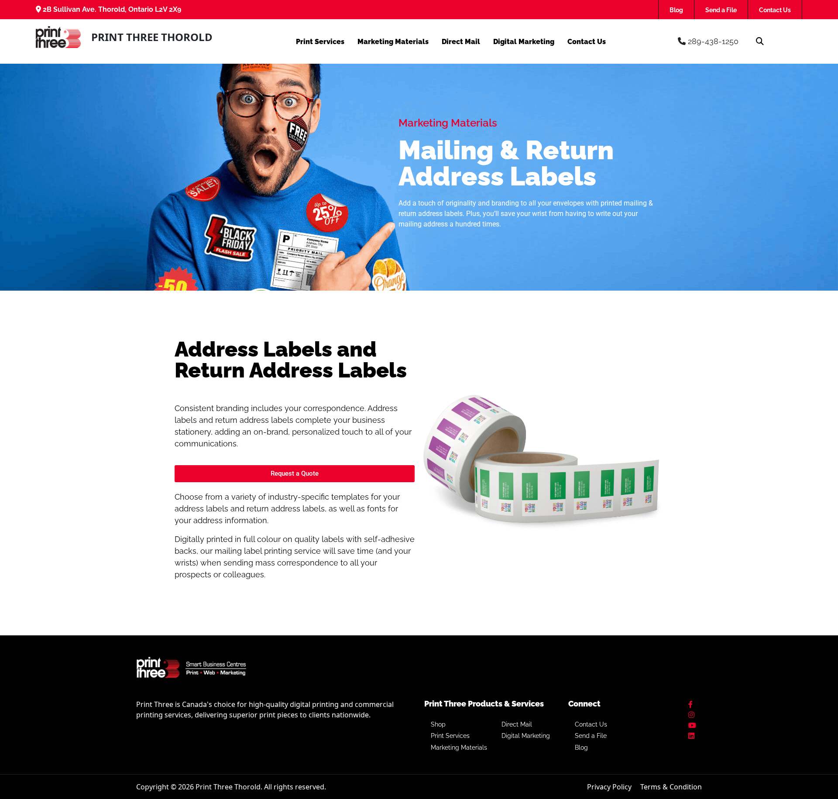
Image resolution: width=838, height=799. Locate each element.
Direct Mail (461, 42)
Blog (676, 10)
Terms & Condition (671, 787)
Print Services (320, 42)
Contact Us (775, 10)
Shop (438, 724)
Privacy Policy (609, 787)
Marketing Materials (393, 42)
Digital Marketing (523, 42)
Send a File (721, 10)
